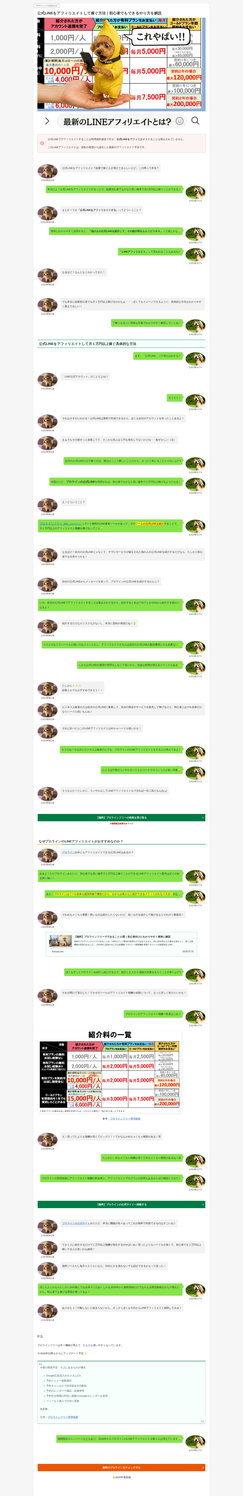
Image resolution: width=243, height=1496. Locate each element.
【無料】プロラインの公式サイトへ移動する (121, 1204)
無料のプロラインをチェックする (121, 1467)
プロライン (68, 852)
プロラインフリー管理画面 (125, 1118)
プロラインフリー (61, 523)
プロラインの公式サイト (76, 1223)
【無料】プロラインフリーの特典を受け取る (121, 817)
